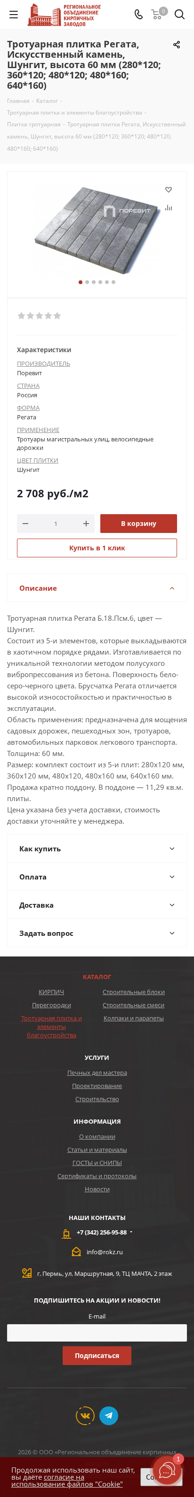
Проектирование (97, 1085)
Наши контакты (97, 1217)
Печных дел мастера (97, 1072)
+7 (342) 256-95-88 (102, 1232)
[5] (57, 316)
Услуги (97, 1057)
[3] (39, 316)
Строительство (97, 1099)
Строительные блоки (134, 992)
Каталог (97, 976)
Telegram (108, 1415)
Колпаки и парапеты (134, 1018)
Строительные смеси (133, 1005)
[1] (21, 316)
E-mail (97, 1316)
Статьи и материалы (97, 1149)
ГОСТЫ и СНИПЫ (97, 1162)
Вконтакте (85, 1415)
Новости (97, 1189)
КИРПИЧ (51, 992)
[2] (30, 316)
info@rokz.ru (105, 1252)
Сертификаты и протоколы (97, 1176)
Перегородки (51, 1005)
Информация (97, 1121)
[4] (48, 316)
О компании (97, 1136)
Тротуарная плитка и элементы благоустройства (51, 1026)
